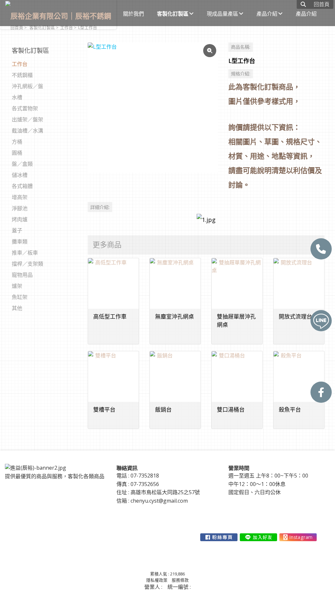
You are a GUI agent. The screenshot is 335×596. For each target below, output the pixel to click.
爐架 (17, 286)
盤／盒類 (22, 163)
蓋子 (17, 230)
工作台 (19, 64)
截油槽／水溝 (27, 130)
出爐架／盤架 (27, 119)
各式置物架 (25, 108)
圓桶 (17, 152)
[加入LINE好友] (258, 537)
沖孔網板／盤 (27, 86)
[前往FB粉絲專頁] (219, 537)
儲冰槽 (19, 175)
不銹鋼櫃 (22, 75)
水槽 (17, 97)
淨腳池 (19, 208)
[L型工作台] (153, 107)
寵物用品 (22, 274)
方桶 (17, 141)
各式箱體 (22, 186)
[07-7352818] (321, 248)
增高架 (19, 197)
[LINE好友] (321, 320)
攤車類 (19, 241)
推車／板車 (25, 252)
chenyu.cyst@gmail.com (159, 500)
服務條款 (180, 580)
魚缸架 (19, 297)
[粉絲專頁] (321, 392)
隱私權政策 (157, 580)
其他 (17, 308)
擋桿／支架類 (27, 263)
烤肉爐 (19, 219)
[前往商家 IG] (298, 537)
